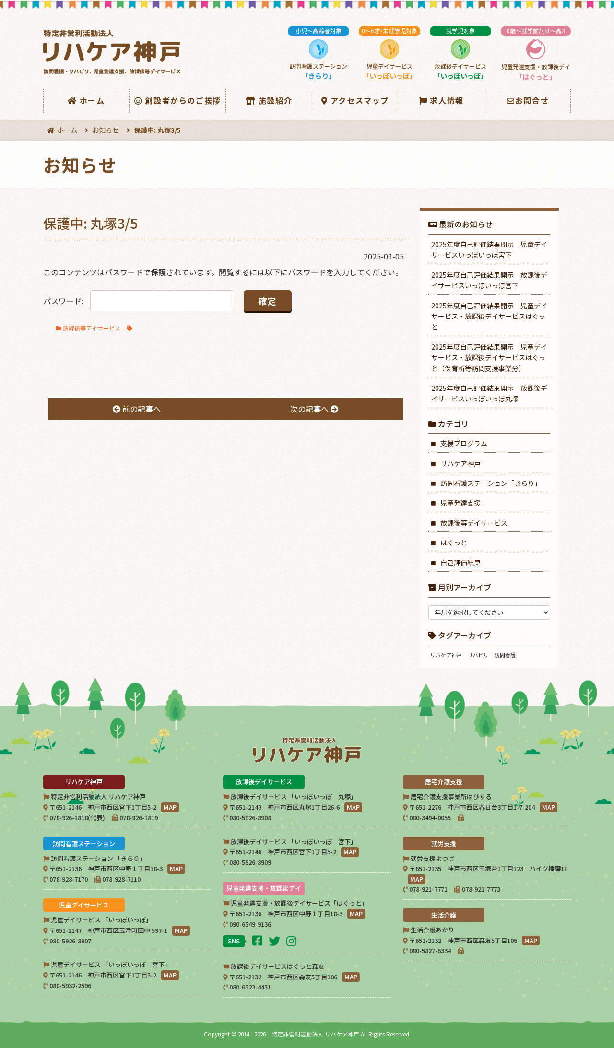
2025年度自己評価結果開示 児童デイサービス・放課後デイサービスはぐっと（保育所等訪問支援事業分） (489, 357)
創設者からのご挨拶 (183, 100)
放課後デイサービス (460, 53)
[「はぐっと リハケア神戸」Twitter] (276, 940)
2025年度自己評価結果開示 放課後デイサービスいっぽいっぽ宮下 (489, 280)
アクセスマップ (360, 100)
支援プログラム (463, 443)
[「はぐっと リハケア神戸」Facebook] (258, 939)
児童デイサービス (389, 53)
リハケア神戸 (460, 463)
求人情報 (446, 100)
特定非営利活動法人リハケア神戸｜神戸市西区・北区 (113, 52)
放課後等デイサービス (91, 328)
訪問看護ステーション (318, 53)
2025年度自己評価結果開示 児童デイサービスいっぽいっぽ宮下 (489, 249)
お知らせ (105, 130)
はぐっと (453, 542)
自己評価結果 (460, 562)
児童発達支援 (460, 502)
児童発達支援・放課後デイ (535, 54)
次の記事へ (310, 408)
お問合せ (532, 100)
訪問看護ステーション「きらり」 (490, 483)
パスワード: (64, 300)
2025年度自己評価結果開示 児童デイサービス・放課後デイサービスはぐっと (489, 316)
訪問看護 (505, 655)
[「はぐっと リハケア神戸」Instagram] (292, 940)
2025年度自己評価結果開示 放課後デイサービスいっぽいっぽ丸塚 (489, 393)
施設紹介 (275, 100)
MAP (170, 807)
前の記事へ (140, 408)
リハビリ (478, 655)
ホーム (92, 100)
